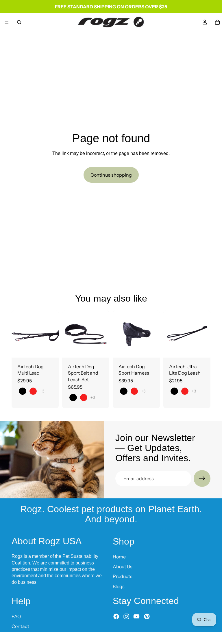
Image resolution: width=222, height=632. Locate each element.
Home (119, 556)
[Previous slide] (18, 334)
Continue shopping (111, 175)
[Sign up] (202, 478)
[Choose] (50, 348)
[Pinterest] (146, 616)
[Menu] (6, 22)
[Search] (19, 22)
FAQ (16, 616)
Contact (20, 626)
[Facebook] (116, 616)
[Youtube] (136, 616)
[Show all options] (42, 391)
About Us (122, 566)
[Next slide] (52, 334)
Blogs (119, 586)
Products (122, 576)
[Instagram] (126, 616)
